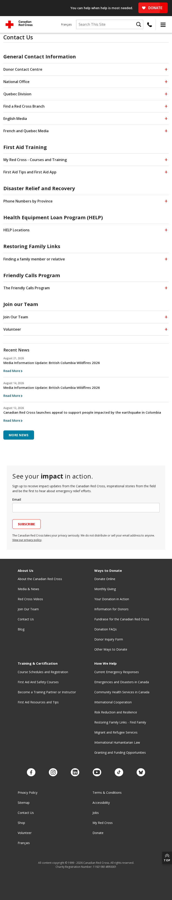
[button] (163, 24)
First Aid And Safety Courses (38, 682)
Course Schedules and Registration (43, 672)
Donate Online (104, 579)
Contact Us (26, 619)
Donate (97, 833)
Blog (21, 629)
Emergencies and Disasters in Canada (121, 682)
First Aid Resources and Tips (38, 702)
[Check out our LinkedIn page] (75, 772)
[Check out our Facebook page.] (31, 772)
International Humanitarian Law (117, 742)
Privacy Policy (27, 792)
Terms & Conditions (107, 792)
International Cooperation (113, 702)
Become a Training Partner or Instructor (47, 692)
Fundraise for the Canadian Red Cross (121, 619)
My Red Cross (102, 823)
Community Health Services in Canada (121, 692)
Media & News (28, 589)
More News (19, 435)
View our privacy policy (26, 540)
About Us (25, 570)
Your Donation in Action (111, 599)
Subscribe (26, 524)
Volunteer (25, 833)
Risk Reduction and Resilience (115, 712)
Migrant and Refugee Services (116, 732)
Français (66, 24)
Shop (21, 823)
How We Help (105, 663)
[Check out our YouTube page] (97, 772)
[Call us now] (149, 24)
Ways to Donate (108, 570)
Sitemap (24, 802)
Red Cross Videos (30, 599)
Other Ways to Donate (110, 649)
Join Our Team (28, 609)
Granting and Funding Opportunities (120, 752)
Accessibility (101, 802)
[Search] (138, 24)
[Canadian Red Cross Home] (19, 24)
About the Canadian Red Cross (40, 579)
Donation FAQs (105, 629)
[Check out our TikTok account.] (119, 772)
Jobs (95, 813)
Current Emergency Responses (116, 672)
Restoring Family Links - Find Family (120, 722)
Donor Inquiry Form (108, 639)
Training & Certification (38, 663)
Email (16, 499)
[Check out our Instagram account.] (53, 772)
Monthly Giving (105, 589)
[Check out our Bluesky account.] (141, 772)
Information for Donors (111, 609)
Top (167, 860)
